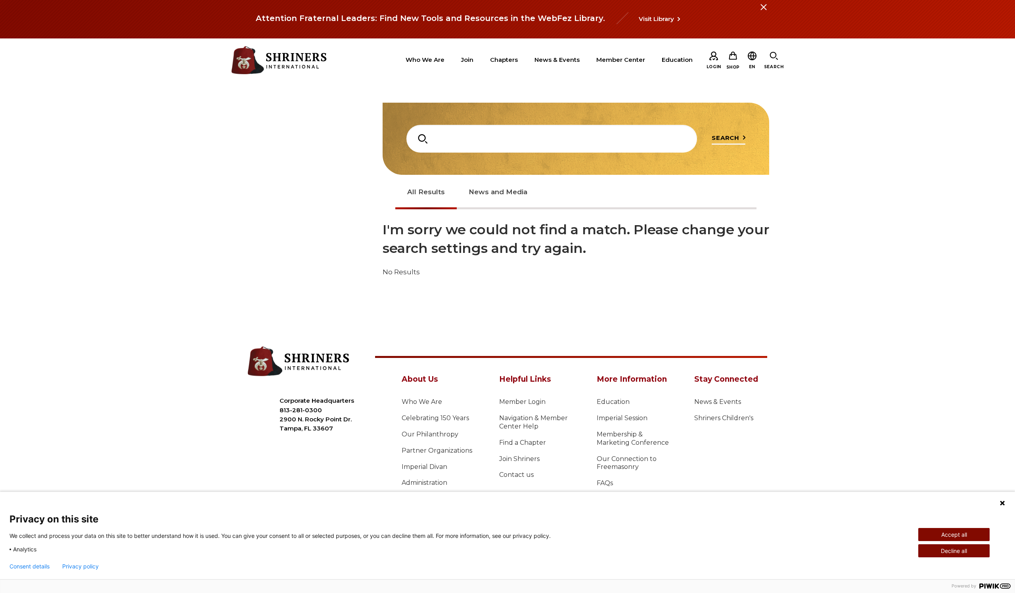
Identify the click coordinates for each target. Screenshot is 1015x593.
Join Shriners (519, 459)
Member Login (522, 402)
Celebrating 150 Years (435, 418)
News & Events (717, 402)
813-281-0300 (301, 410)
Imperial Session (622, 418)
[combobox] (551, 139)
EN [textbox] (752, 66)
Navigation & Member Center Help (533, 422)
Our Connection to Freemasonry (627, 463)
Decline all (954, 550)
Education (613, 402)
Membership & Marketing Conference (633, 438)
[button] (752, 67)
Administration (424, 482)
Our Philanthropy (430, 434)
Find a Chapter (522, 442)
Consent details (30, 566)
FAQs (605, 483)
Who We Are (422, 402)
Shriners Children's (723, 418)
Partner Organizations (437, 450)
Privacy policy (80, 566)
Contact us (516, 474)
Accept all (954, 534)
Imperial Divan (424, 467)
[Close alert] (763, 12)
